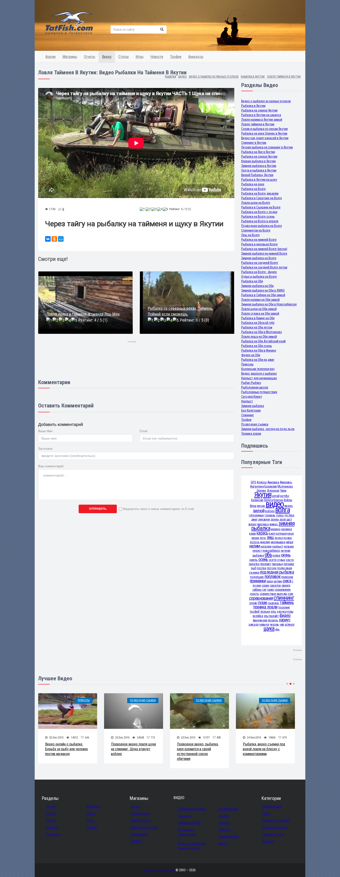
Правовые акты (273, 834)
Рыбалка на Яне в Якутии (258, 152)
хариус (284, 620)
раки (270, 581)
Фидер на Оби (250, 355)
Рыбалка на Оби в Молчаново (261, 332)
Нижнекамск (139, 834)
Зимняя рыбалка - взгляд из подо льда (267, 429)
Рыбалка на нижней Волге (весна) (264, 249)
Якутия (262, 494)
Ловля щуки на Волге (255, 203)
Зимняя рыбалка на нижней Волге (264, 253)
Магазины (69, 56)
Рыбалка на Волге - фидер (259, 272)
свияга (285, 585)
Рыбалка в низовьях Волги (259, 244)
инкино (275, 529)
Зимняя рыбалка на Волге (258, 258)
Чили (283, 490)
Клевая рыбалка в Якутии (258, 161)
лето (263, 538)
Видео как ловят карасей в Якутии (264, 138)
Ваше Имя (45, 431)
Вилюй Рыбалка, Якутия (257, 175)
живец (273, 524)
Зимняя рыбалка (252, 406)
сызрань (273, 603)
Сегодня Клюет (251, 396)
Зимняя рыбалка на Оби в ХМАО (263, 290)
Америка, (286, 482)
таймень (287, 602)
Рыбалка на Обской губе (258, 323)
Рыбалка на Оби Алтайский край (263, 341)
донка (275, 519)
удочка (281, 611)
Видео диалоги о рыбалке (259, 373)
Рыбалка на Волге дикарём (259, 193)
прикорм (287, 577)
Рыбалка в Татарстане (159, 870)
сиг (264, 589)
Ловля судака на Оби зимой (260, 313)
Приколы (247, 364)
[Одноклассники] (54, 239)
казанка (286, 529)
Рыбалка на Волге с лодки (259, 212)
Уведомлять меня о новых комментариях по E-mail (158, 509)
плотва (261, 568)
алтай (276, 496)
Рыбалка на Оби (252, 281)
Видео (106, 56)
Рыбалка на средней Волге (259, 263)
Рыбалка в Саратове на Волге (261, 198)
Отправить (97, 508)
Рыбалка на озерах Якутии (259, 156)
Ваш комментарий (50, 466)
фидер (285, 615)
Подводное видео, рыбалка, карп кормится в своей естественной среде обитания (198, 751)
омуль (253, 560)
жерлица (263, 524)
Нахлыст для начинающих (259, 378)
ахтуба (284, 496)
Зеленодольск (141, 820)
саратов (275, 585)
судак (262, 602)
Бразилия (270, 486)
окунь (286, 555)
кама (252, 533)
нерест (257, 550)
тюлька (265, 611)
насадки (266, 546)
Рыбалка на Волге (253, 189)
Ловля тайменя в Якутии (257, 124)
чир (282, 624)
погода (271, 568)
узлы (290, 611)
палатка (254, 564)
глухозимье (256, 515)
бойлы (288, 500)
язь (277, 629)
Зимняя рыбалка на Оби (257, 286)
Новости (156, 56)
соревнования (261, 598)
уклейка (258, 616)
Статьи (123, 56)
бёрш (253, 506)
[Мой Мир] (61, 239)
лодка (279, 538)
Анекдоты (195, 56)
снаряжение (283, 589)
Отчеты (89, 56)
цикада (253, 624)
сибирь (257, 589)
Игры (139, 56)
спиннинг (284, 597)
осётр (273, 560)
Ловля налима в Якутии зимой (261, 119)
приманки (258, 581)
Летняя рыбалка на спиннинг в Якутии (267, 147)
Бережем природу (275, 827)
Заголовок (45, 448)
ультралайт (271, 616)
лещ (270, 537)
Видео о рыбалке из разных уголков (266, 101)
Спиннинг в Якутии (253, 143)
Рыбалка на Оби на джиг (257, 360)
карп (272, 533)
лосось (255, 542)
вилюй (258, 510)
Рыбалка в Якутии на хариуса (261, 115)
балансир (257, 500)
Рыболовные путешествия (259, 392)
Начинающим (272, 806)
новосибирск (271, 550)
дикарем (264, 519)
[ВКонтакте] (48, 239)
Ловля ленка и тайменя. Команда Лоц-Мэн (83, 314)
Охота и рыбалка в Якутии (258, 170)
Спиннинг (247, 415)
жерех (252, 524)
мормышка (278, 542)
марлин (265, 542)
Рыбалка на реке (252, 184)
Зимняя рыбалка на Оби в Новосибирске (269, 304)
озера (276, 555)
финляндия (260, 620)
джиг (254, 519)
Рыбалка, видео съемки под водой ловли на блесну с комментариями (264, 749)
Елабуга (136, 841)
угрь (273, 611)
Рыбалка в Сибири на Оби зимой (263, 295)
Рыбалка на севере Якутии (259, 110)
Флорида (273, 490)
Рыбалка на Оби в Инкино (258, 350)
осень (263, 559)
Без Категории (251, 410)
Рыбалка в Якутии (253, 106)
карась (262, 533)
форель (273, 620)
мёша (289, 542)
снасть (254, 594)
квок (290, 533)
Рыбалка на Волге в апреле (259, 221)
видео (275, 504)
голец (280, 515)
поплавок (273, 576)
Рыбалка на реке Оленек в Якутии (264, 133)
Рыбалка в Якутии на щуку (259, 179)
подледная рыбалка (277, 572)
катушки (281, 533)
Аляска (261, 482)
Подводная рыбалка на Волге (261, 226)
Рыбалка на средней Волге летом (264, 267)
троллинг (284, 607)
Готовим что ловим (276, 820)
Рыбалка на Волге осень (258, 216)
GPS (253, 482)
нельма (289, 546)
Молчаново (285, 486)
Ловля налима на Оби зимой (260, 299)
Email (143, 431)
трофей (254, 611)
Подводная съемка (254, 424)
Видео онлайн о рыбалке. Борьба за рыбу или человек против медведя (66, 749)
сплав (253, 603)
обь (268, 554)
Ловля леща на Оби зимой (259, 336)
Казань (135, 806)
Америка (273, 482)
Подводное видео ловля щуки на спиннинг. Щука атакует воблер (133, 749)
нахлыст (277, 546)
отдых (281, 560)
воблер (270, 511)
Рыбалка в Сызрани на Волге (261, 207)
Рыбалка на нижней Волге (259, 239)
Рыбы (266, 813)
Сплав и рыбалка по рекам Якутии (264, 129)
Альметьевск (140, 813)
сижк (270, 589)
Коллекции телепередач (258, 369)
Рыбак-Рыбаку (251, 383)
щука (269, 628)
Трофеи (175, 56)
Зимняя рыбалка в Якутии (258, 166)
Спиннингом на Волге (255, 230)
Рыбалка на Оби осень (256, 346)
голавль (270, 515)
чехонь (274, 624)
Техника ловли (251, 433)
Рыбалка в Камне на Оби (258, 318)
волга (282, 510)
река (287, 581)
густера (289, 515)
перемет (265, 564)
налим (254, 546)
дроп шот (285, 519)
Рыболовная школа (254, 387)
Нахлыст (247, 401)
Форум (50, 56)
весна (261, 506)
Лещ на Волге (250, 235)
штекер (289, 624)
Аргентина (257, 486)
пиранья (277, 564)
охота (290, 560)
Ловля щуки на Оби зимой (259, 309)
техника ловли (265, 607)
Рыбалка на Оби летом (256, 327)
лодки (287, 538)
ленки (255, 538)
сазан (265, 585)
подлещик (257, 577)
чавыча (264, 624)
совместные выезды (273, 594)
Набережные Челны (144, 827)
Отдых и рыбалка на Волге (259, 276)
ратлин (278, 581)
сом (290, 594)
